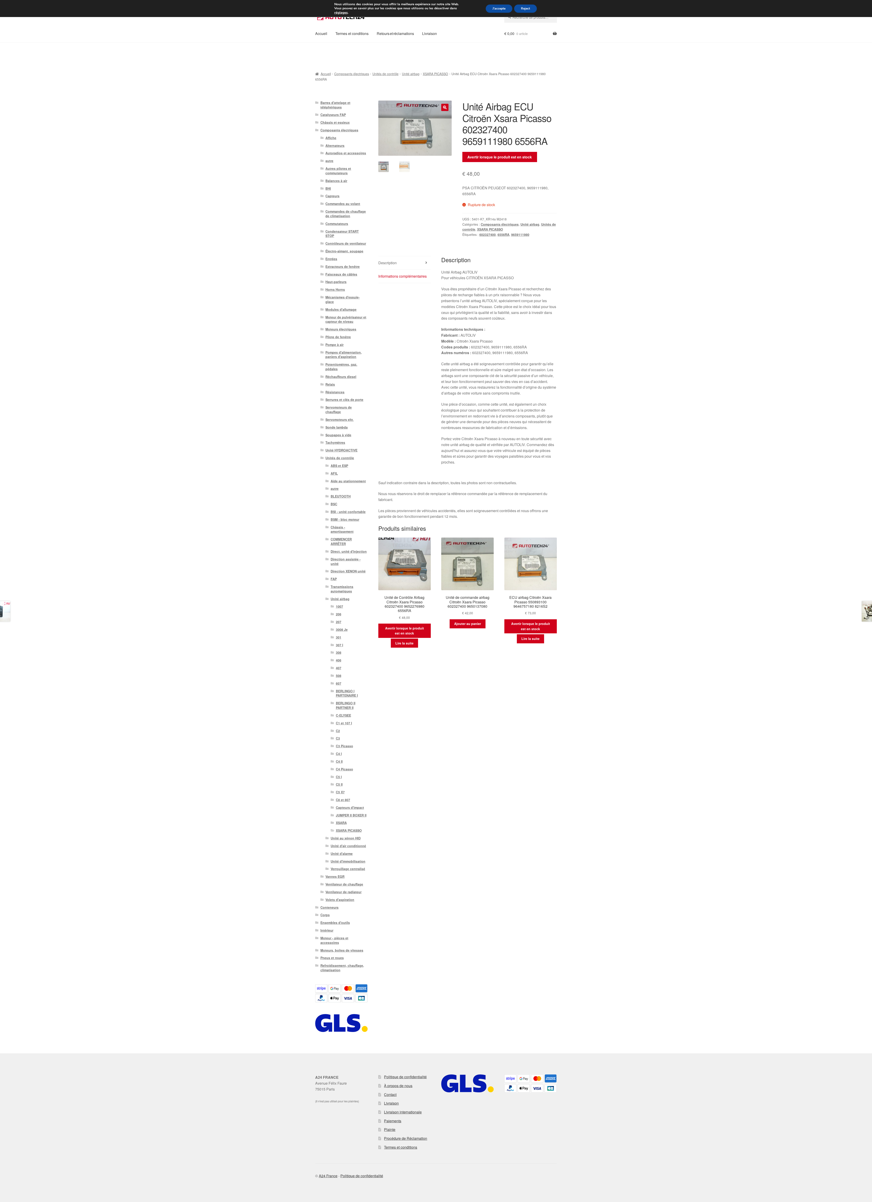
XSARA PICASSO (435, 74)
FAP (334, 579)
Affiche (330, 138)
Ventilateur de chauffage (344, 884)
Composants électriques (351, 74)
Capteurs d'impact (350, 807)
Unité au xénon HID (346, 838)
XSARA (341, 822)
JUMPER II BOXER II (351, 815)
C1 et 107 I (344, 723)
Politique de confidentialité (405, 1076)
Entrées (331, 259)
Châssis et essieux (335, 122)
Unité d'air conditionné (348, 846)
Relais (330, 384)
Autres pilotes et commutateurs (338, 170)
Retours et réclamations (395, 33)
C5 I (339, 777)
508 (338, 675)
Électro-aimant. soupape (344, 251)
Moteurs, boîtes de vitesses (341, 950)
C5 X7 (340, 792)
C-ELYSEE (343, 715)
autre (329, 160)
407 (338, 668)
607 (338, 683)
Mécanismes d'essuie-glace (342, 299)
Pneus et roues (332, 957)
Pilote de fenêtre (338, 337)
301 (338, 637)
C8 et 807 (343, 799)
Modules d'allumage (341, 309)
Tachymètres (335, 442)
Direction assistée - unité (346, 561)
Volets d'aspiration (339, 899)
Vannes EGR (334, 876)
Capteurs (332, 196)
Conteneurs (329, 907)
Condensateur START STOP (342, 233)
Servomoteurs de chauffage (338, 409)
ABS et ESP (339, 465)
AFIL (334, 473)
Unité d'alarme (342, 853)
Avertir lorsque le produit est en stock (499, 157)
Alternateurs (334, 145)
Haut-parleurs (336, 281)
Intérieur (326, 930)
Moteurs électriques (340, 329)
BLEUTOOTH (341, 496)
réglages (341, 12)
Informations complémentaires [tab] (402, 276)
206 (338, 614)
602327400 (487, 234)
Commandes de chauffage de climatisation (345, 213)
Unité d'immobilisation (348, 861)
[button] (444, 107)
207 (338, 622)
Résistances (334, 392)
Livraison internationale (403, 1112)
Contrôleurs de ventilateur (345, 243)
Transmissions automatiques (342, 588)
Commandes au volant (342, 203)
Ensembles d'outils (335, 922)
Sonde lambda (336, 427)
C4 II (339, 761)
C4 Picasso (344, 769)
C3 (338, 738)
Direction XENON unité (348, 571)
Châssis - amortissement (342, 529)
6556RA (503, 234)
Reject (525, 8)
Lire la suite (404, 643)
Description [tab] (387, 262)
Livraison (429, 33)
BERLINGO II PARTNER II (345, 705)
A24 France (328, 1175)
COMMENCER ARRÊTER (341, 541)
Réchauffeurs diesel (340, 376)
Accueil (321, 33)
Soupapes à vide (338, 435)
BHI (328, 188)
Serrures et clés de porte (344, 399)
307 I (339, 645)
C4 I (339, 753)
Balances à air (336, 180)
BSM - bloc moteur (345, 519)
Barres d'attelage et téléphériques (335, 104)
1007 (339, 606)
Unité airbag (410, 74)
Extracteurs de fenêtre (342, 266)
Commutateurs (336, 223)
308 (338, 652)
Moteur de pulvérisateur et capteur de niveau (345, 319)
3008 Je (342, 629)
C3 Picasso (344, 746)
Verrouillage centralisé (348, 868)
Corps (325, 915)
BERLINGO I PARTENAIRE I (347, 693)
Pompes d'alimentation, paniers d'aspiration (343, 354)
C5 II (339, 784)
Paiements (392, 1120)
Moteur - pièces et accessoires (334, 940)
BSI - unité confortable (348, 511)
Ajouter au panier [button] (467, 623)
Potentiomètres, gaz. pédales (341, 366)
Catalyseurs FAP (333, 114)
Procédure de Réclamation (405, 1138)
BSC (334, 504)
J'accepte (499, 8)
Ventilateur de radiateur (343, 892)
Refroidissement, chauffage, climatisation (342, 967)
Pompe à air (334, 344)
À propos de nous (398, 1085)
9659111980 (520, 234)
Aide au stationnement (348, 481)
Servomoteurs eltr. (339, 419)
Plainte (389, 1129)
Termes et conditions (352, 33)
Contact (390, 1094)
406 (338, 660)
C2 (338, 730)
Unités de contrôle (385, 74)
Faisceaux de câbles (341, 274)
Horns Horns (335, 289)
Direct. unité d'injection (349, 551)
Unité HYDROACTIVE (341, 450)
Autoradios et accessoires (345, 153)
